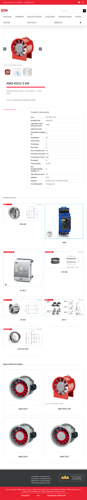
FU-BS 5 (23, 290)
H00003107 (49, 120)
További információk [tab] (9, 110)
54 (46, 160)
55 (46, 144)
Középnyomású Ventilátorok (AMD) (24, 100)
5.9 (46, 133)
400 (47, 138)
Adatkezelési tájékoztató (56, 495)
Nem (38, 495)
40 (46, 169)
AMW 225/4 (22, 456)
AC (46, 147)
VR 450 (23, 320)
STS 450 (64, 272)
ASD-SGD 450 (23, 349)
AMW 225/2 (64, 456)
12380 (47, 125)
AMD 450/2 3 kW (51, 117)
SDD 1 (64, 320)
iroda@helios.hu (29, 2)
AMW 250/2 (22, 409)
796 (47, 174)
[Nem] (84, 493)
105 (47, 151)
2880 (47, 157)
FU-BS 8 (48, 164)
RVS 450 (23, 224)
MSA (47, 154)
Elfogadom (25, 495)
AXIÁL (47, 177)
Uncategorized (50, 184)
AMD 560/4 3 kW (64, 409)
